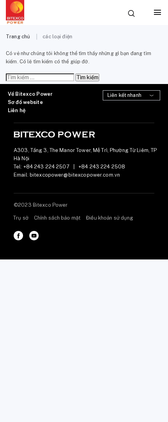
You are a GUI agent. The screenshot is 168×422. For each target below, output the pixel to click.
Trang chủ (18, 36)
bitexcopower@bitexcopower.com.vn (75, 175)
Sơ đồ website (25, 102)
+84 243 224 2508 (102, 167)
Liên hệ (16, 110)
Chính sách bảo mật (57, 218)
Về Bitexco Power (30, 94)
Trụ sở (21, 218)
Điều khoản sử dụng (109, 218)
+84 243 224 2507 (46, 167)
